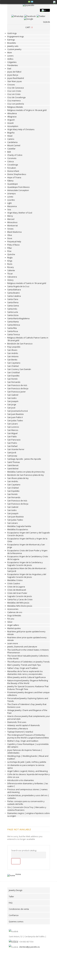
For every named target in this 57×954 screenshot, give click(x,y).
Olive (9, 235)
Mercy (10, 216)
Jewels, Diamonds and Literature (22, 646)
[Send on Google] (28, 19)
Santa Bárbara (14, 289)
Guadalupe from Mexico (18, 187)
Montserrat (12, 225)
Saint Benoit (12, 465)
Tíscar (10, 273)
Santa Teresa (13, 334)
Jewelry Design (15, 890)
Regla (9, 257)
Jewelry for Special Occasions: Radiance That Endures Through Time (27, 688)
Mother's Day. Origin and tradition (22, 740)
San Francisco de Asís (17, 385)
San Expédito (13, 491)
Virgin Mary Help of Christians (21, 129)
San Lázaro (12, 423)
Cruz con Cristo (14, 91)
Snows (10, 228)
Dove (9, 238)
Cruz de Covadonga (16, 97)
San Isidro (12, 398)
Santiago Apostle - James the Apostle (24, 459)
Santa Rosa (12, 331)
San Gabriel (12, 394)
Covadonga (12, 164)
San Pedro (12, 443)
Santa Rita (12, 328)
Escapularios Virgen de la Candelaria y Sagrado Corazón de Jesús (25, 563)
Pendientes (12, 65)
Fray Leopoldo (13, 346)
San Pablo (12, 436)
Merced (10, 219)
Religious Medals (15, 107)
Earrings (11, 39)
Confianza (13, 915)
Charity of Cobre (14, 155)
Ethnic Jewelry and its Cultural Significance (26, 677)
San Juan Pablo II (15, 417)
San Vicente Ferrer (15, 449)
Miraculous (12, 222)
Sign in (46, 22)
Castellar (11, 148)
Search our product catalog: (24, 850)
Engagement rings (15, 36)
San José (11, 407)
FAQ (10, 902)
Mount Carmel (13, 145)
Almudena (12, 113)
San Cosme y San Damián (19, 369)
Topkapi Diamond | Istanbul (20, 731)
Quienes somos (16, 921)
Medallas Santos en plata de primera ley (26, 471)
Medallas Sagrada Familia (19, 526)
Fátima (10, 180)
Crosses (11, 84)
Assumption (12, 126)
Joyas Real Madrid (15, 78)
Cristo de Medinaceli (16, 589)
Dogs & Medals (14, 615)
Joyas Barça (12, 75)
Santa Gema (13, 305)
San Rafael (12, 446)
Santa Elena (12, 302)
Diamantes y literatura (17, 728)
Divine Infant (13, 171)
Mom (9, 52)
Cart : (29, 27)
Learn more (12, 643)
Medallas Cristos (15, 580)
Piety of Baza (13, 244)
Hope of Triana (14, 177)
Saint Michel (12, 468)
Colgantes (12, 62)
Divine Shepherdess (16, 174)
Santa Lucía (12, 312)
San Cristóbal (13, 372)
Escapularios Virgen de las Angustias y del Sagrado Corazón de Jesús (26, 575)
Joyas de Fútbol (14, 71)
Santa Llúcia (12, 315)
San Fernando (13, 382)
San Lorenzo (13, 427)
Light (9, 203)
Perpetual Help (14, 241)
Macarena (12, 206)
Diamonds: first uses (16, 722)
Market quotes (14, 628)
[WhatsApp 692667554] (17, 16)
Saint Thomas (13, 462)
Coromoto (11, 158)
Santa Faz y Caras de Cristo (20, 599)
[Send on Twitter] (41, 16)
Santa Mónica (13, 324)
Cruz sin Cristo (14, 94)
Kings (9, 260)
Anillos (10, 59)
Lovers (10, 55)
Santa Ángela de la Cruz (18, 286)
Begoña (10, 132)
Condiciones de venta (19, 909)
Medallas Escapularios (17, 529)
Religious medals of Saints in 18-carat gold (26, 283)
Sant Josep (12, 455)
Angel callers (13, 625)
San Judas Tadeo (15, 420)
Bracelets (11, 42)
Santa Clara (12, 299)
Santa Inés (12, 308)
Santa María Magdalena (18, 318)
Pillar (9, 248)
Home (18, 874)
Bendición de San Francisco (20, 343)
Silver (9, 621)
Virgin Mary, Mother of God (19, 212)
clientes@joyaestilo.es (29, 946)
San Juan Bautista (15, 414)
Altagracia (11, 116)
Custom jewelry (14, 49)
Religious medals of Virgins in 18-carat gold (27, 110)
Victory (10, 280)
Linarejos (11, 193)
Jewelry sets (12, 46)
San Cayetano (13, 362)
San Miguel (12, 433)
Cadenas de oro (14, 612)
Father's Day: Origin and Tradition (22, 668)
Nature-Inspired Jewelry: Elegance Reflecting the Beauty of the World (27, 682)
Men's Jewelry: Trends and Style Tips (24, 665)
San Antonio (13, 356)
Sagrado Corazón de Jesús (19, 596)
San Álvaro (12, 350)
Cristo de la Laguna (16, 586)
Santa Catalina (14, 296)
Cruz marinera (14, 100)
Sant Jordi (11, 452)
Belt (9, 151)
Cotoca (10, 161)
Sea (9, 209)
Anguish (11, 119)
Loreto (10, 196)
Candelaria (12, 142)
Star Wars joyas (14, 81)
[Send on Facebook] (30, 16)
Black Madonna (14, 232)
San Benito (12, 359)
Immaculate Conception (18, 190)
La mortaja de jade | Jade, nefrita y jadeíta (26, 762)
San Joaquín (12, 401)
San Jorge (11, 404)
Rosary (10, 267)
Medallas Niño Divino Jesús (19, 605)
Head (9, 135)
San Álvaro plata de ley (18, 478)
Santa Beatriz (13, 292)
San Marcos (12, 430)
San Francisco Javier (16, 391)
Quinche (11, 254)
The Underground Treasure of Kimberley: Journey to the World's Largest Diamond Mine (28, 736)
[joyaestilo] (28, 5)
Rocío (9, 264)
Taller (11, 896)
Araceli (10, 123)
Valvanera (12, 276)
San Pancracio (14, 439)
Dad (9, 68)
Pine (9, 251)
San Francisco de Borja (17, 388)
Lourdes (11, 199)
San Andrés (12, 353)
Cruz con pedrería (15, 103)
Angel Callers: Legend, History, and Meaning (27, 771)
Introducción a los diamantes (20, 780)
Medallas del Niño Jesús (18, 602)
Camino (10, 139)
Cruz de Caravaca (15, 87)
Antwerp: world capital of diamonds (23, 725)
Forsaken (11, 167)
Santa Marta (13, 321)
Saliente (11, 270)
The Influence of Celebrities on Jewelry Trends (28, 661)
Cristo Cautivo (13, 583)
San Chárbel (13, 366)
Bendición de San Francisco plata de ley (25, 475)
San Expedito (13, 375)
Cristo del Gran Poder (17, 593)
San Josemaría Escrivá (17, 410)
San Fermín (12, 378)
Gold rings (12, 33)
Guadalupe (12, 183)
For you (10, 618)
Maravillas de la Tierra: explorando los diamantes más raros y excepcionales (25, 672)
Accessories (12, 609)
